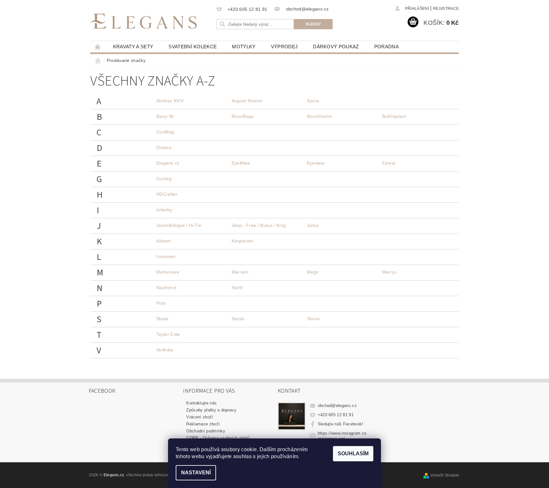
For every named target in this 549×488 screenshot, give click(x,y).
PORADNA (386, 46)
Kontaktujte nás (201, 403)
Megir (313, 271)
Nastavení (196, 472)
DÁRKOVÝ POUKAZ (336, 46)
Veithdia (164, 349)
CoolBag (165, 131)
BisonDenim (319, 116)
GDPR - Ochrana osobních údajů (217, 438)
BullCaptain (394, 116)
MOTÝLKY (243, 46)
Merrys (389, 271)
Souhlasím (353, 453)
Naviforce (166, 287)
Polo (161, 303)
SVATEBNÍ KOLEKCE (192, 46)
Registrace (446, 8)
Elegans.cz (167, 163)
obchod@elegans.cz (337, 405)
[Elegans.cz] (143, 21)
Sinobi (238, 318)
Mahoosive (167, 271)
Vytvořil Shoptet (444, 475)
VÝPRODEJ (284, 46)
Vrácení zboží (199, 417)
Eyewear (316, 163)
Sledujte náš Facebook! (340, 424)
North (237, 287)
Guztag (164, 178)
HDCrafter (167, 194)
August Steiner (247, 100)
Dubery (164, 147)
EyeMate (241, 163)
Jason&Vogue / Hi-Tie (178, 225)
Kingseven (243, 240)
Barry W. (165, 116)
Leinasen (166, 256)
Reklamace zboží (203, 424)
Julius (313, 225)
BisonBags (243, 116)
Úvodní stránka (97, 46)
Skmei (313, 318)
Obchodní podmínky (205, 431)
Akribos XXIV (170, 100)
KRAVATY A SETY (133, 46)
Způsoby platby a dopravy (211, 410)
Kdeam (163, 240)
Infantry (164, 209)
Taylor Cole (168, 334)
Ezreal (389, 163)
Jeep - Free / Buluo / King (259, 225)
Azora (313, 100)
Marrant (240, 271)
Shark (162, 318)
